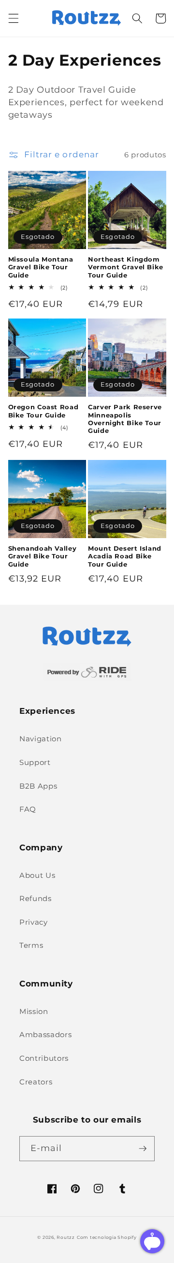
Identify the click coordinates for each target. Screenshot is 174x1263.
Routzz (66, 1237)
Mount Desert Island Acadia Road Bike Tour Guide (124, 556)
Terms (31, 945)
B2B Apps (38, 786)
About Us (37, 875)
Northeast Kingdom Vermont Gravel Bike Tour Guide (125, 267)
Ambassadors (45, 1034)
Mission (33, 1011)
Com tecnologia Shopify (107, 1237)
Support (35, 762)
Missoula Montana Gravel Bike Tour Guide (40, 267)
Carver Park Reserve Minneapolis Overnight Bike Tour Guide (125, 418)
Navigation (40, 738)
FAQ (27, 809)
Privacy (33, 922)
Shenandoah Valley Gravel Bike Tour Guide (42, 556)
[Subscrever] (142, 1148)
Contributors (44, 1058)
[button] (13, 18)
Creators (35, 1081)
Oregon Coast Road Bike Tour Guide (43, 410)
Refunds (35, 898)
